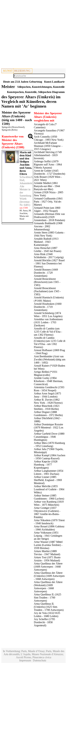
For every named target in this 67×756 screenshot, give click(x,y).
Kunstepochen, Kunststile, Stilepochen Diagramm (36, 92)
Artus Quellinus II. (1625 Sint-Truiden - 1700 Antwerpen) (47, 597)
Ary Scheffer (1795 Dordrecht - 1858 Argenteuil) (44, 622)
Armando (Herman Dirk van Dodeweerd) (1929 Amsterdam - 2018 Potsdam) (49, 217)
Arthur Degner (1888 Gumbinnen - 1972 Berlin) (48, 414)
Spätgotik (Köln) (9, 129)
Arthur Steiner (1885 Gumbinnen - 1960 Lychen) (49, 497)
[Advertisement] (33, 34)
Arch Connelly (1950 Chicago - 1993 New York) (48, 138)
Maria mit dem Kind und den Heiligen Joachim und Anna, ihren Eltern (26, 163)
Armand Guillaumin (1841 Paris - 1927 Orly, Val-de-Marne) (48, 201)
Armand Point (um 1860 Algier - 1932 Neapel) (47, 209)
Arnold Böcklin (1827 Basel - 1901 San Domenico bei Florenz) (49, 263)
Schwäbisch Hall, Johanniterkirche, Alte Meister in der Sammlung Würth (29, 188)
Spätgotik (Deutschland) (13, 127)
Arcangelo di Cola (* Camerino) (45, 126)
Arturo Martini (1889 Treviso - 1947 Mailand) (47, 553)
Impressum (25, 660)
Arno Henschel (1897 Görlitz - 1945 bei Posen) (47, 250)
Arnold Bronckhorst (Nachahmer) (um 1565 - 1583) (47, 291)
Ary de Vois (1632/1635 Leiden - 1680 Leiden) (47, 615)
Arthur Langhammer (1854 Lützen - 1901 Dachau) (48, 472)
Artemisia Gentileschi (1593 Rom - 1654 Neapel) (49, 389)
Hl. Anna (24, 210)
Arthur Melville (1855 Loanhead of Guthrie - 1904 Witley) (49, 489)
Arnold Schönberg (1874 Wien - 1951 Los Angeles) (48, 315)
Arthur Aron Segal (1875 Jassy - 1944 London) (47, 395)
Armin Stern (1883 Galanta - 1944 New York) (49, 234)
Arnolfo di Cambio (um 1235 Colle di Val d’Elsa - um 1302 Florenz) (48, 331)
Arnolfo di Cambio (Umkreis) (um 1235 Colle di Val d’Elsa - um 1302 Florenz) (49, 342)
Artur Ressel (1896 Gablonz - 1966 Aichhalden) (49, 528)
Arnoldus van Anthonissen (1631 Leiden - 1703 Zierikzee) (48, 322)
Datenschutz (39, 660)
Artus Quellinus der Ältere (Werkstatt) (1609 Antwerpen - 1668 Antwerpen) (48, 587)
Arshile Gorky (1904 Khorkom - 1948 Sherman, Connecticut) (48, 381)
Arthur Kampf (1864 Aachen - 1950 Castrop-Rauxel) (49, 457)
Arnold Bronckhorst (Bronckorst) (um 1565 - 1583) (47, 282)
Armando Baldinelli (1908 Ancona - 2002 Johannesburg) (48, 226)
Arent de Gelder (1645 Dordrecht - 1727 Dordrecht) (49, 172)
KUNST (8, 70)
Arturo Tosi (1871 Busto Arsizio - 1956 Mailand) (47, 559)
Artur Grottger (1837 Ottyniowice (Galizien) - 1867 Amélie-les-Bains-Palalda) (47, 512)
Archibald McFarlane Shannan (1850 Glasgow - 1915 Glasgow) (48, 145)
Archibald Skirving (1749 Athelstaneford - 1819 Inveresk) (48, 155)
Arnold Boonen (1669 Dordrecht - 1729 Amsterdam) (46, 272)
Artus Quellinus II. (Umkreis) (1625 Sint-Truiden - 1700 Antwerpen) (49, 606)
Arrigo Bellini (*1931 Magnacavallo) (45, 373)
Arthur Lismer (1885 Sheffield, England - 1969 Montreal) (48, 480)
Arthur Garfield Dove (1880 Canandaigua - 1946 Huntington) (49, 436)
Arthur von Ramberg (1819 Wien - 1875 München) (49, 503)
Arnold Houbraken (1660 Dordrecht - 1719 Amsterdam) (48, 306)
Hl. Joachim (25, 212)
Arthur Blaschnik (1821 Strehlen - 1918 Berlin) (47, 407)
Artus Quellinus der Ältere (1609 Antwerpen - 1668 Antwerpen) (48, 566)
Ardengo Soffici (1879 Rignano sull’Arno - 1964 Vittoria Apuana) (48, 164)
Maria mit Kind (24, 217)
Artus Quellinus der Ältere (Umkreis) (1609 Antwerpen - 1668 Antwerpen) (49, 575)
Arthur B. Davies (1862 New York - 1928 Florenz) (48, 401)
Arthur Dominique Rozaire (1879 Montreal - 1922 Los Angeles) (48, 427)
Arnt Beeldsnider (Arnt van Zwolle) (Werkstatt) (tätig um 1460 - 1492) (49, 359)
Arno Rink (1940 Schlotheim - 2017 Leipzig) (49, 256)
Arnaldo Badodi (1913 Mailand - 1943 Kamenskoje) (46, 241)
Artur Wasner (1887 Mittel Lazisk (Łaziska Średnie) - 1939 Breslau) (48, 545)
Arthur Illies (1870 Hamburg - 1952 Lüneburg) (49, 444)
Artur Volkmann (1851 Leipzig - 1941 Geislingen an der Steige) (48, 535)
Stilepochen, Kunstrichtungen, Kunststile (41, 86)
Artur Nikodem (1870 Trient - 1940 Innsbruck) (49, 522)
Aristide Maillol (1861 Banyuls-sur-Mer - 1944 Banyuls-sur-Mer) (47, 186)
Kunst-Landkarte (54, 81)
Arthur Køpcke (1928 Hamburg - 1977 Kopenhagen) (45, 464)
